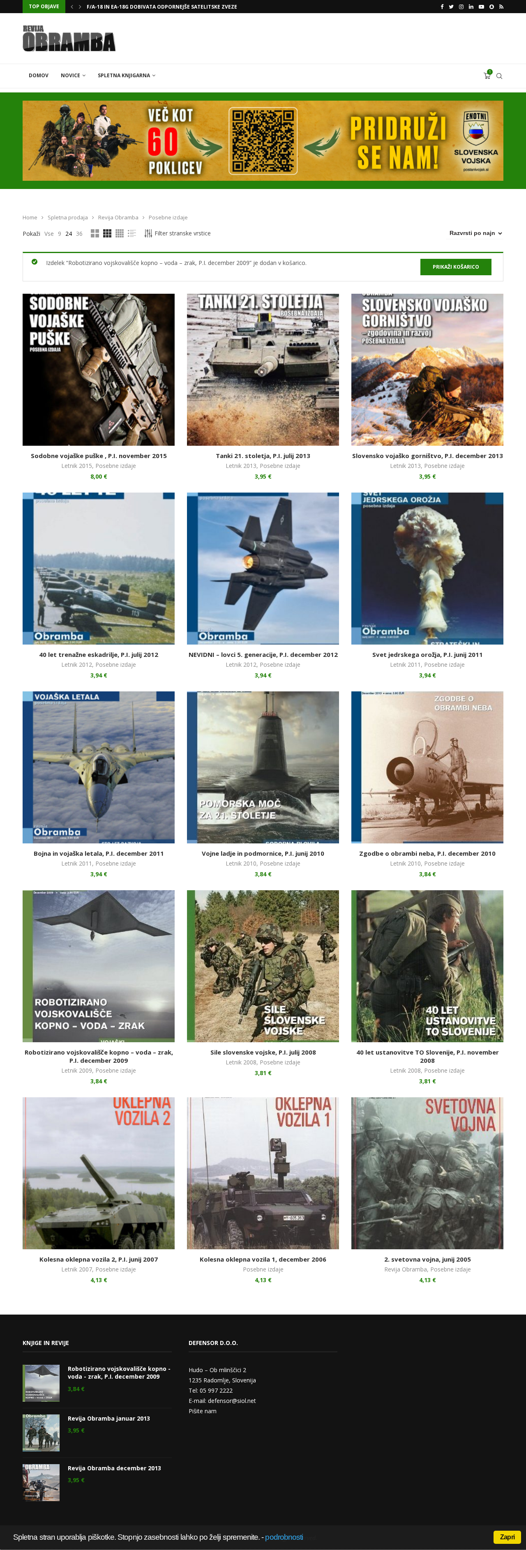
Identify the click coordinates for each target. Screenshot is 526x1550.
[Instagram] (461, 6)
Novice (70, 75)
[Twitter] (451, 6)
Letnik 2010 (241, 863)
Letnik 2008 (241, 1062)
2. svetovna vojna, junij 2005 (427, 1259)
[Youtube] (481, 6)
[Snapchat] (491, 6)
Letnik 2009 (76, 1070)
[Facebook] (442, 6)
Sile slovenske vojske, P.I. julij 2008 (263, 1052)
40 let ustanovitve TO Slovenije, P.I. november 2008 (427, 1056)
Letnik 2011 (405, 664)
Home (30, 217)
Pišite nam (203, 1411)
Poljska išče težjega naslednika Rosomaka (146, 6)
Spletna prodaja (68, 217)
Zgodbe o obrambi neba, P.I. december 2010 (427, 853)
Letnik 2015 (76, 466)
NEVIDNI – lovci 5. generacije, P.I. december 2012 (263, 654)
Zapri (507, 1537)
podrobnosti (284, 1537)
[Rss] (501, 6)
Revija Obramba (118, 217)
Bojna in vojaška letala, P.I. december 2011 (99, 853)
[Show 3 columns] (107, 233)
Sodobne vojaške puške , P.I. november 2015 (99, 455)
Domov (38, 75)
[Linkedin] (471, 6)
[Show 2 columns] (95, 233)
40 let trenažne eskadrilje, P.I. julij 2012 (98, 654)
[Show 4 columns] (119, 233)
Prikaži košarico (456, 266)
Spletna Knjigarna (124, 75)
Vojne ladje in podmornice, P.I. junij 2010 (263, 853)
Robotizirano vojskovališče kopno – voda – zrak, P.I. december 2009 (99, 1056)
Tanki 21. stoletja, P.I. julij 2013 (263, 455)
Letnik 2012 (76, 664)
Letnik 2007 (76, 1269)
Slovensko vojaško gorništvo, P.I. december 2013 (427, 455)
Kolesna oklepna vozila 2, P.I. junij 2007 (98, 1259)
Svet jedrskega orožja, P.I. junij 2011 (427, 654)
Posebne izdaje (115, 466)
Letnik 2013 (241, 466)
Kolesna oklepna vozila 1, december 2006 (263, 1259)
